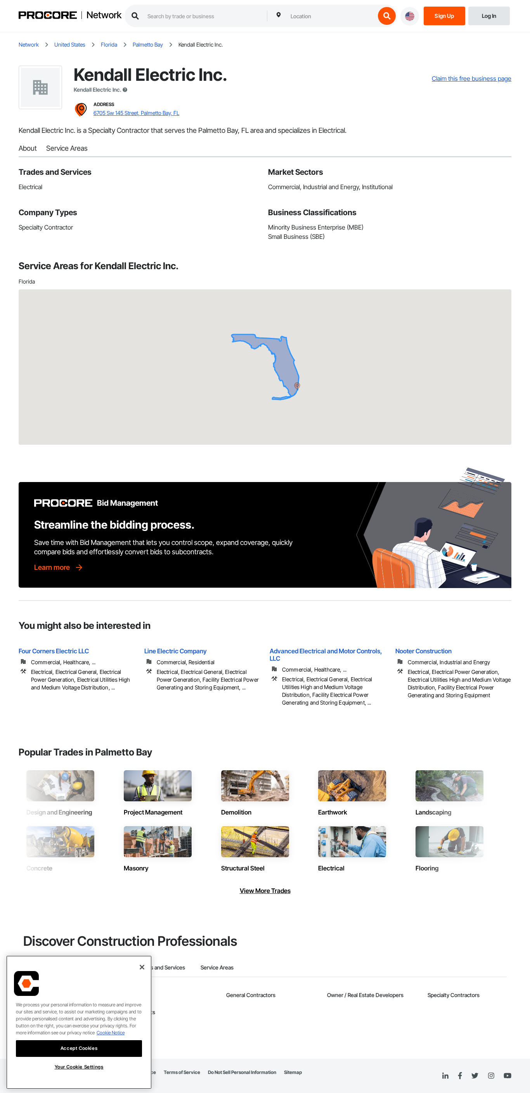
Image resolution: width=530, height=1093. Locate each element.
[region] (79, 1022)
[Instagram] (491, 1076)
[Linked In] (445, 1075)
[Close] (142, 967)
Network (104, 15)
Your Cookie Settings (79, 1067)
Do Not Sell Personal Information (242, 1072)
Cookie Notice (111, 1033)
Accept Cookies (79, 1048)
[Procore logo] (48, 16)
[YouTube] (507, 1076)
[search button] (387, 16)
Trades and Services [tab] (161, 967)
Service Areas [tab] (217, 967)
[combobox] (331, 16)
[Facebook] (460, 1076)
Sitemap (293, 1072)
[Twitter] (474, 1075)
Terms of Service (182, 1072)
